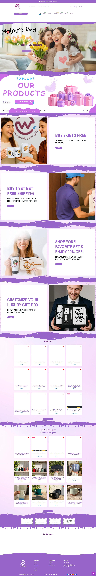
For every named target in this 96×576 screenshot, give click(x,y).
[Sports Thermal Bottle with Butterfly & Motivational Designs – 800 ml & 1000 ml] (39, 400)
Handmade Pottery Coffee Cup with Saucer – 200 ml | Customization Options (57, 503)
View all (48, 418)
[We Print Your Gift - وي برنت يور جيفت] (17, 6)
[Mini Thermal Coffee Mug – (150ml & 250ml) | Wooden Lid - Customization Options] (21, 468)
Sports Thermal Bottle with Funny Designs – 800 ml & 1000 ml (39, 362)
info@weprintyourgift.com (68, 564)
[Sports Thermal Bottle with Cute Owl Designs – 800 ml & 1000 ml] (56, 376)
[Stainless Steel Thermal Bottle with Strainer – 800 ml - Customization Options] (56, 443)
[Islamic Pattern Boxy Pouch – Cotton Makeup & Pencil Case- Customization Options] (56, 468)
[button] (76, 6)
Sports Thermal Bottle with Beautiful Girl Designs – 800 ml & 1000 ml (74, 362)
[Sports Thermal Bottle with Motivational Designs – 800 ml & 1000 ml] (56, 400)
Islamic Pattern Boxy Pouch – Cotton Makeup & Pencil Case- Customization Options (57, 478)
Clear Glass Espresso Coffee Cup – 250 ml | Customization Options (21, 503)
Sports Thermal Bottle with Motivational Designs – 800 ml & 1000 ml (56, 410)
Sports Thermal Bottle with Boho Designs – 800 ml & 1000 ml (21, 386)
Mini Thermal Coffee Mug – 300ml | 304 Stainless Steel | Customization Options (39, 478)
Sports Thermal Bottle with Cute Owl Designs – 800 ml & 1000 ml (57, 386)
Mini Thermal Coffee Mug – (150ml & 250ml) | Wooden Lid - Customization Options (22, 478)
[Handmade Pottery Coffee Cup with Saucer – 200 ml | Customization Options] (56, 492)
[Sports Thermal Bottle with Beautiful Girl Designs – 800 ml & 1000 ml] (74, 352)
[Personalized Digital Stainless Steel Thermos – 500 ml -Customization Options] (74, 400)
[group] (48, 92)
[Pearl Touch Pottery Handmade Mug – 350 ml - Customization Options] (74, 468)
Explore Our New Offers (52, 1)
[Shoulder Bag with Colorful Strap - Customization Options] (74, 443)
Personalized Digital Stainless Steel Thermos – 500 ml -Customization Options (74, 410)
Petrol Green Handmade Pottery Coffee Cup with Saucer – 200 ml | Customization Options (39, 503)
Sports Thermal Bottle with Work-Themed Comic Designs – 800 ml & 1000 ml (74, 386)
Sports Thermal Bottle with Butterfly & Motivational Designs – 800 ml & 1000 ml (39, 410)
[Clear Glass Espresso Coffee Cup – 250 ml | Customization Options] (21, 492)
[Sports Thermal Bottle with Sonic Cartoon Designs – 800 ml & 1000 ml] (21, 400)
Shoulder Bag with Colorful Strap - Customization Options (74, 454)
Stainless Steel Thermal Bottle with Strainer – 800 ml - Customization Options (57, 454)
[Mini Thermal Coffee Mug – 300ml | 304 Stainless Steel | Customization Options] (39, 468)
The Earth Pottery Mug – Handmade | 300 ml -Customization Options (74, 503)
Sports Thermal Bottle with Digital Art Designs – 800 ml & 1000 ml (57, 362)
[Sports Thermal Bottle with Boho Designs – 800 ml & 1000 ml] (21, 376)
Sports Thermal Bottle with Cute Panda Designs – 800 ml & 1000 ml (39, 386)
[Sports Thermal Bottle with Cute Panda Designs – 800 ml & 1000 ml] (39, 376)
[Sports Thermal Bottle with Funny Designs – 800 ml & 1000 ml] (39, 352)
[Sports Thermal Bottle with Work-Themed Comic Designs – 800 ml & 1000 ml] (74, 376)
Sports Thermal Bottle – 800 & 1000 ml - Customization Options (22, 362)
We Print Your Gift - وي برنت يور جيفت (28, 574)
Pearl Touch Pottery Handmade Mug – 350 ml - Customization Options (74, 478)
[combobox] (50, 7)
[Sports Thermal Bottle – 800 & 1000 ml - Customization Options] (21, 352)
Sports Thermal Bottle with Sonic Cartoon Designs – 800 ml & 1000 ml (22, 411)
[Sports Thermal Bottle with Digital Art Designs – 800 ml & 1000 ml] (56, 352)
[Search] (71, 7)
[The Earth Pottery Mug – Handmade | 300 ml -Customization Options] (74, 492)
